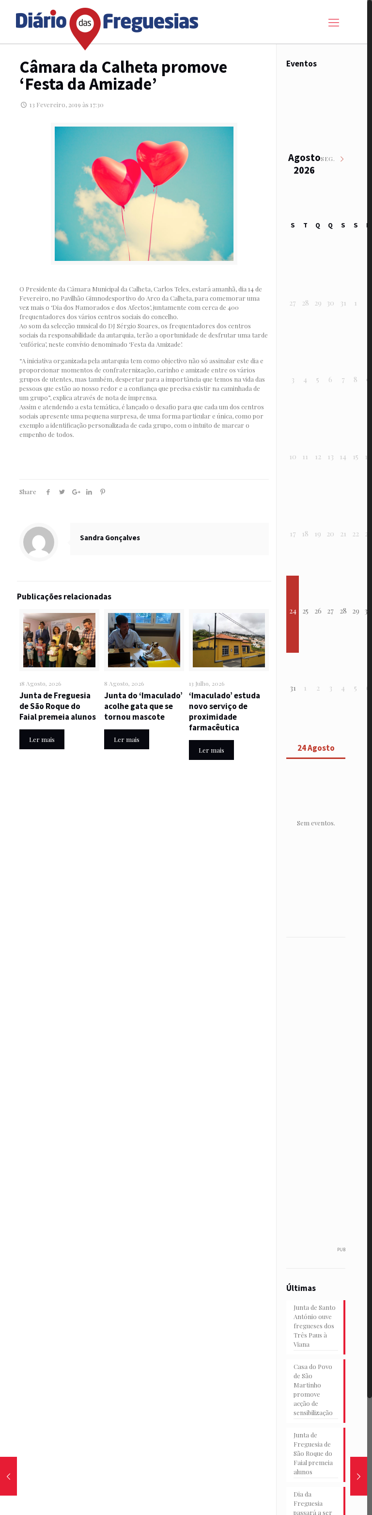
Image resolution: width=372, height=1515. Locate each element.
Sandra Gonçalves (110, 537)
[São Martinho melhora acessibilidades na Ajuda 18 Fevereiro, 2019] (358, 1476)
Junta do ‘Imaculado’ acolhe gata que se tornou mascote (143, 706)
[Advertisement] (327, 1097)
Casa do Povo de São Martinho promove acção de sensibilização (313, 1389)
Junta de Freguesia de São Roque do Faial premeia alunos (57, 706)
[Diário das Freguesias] (108, 25)
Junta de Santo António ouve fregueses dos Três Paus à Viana (315, 1325)
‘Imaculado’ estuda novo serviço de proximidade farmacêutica (224, 711)
